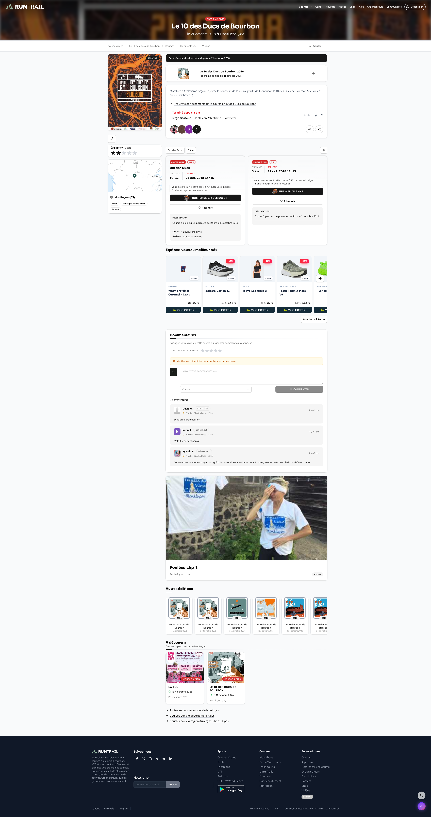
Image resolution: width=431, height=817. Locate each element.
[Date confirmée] (169, 691)
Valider (173, 784)
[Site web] (112, 139)
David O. (188, 408)
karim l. (187, 430)
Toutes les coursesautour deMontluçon (195, 710)
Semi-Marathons (270, 762)
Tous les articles (312, 319)
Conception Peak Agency (299, 808)
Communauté (394, 6)
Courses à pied (227, 757)
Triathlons (224, 766)
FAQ (277, 808)
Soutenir (307, 796)
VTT (220, 771)
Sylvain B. (188, 451)
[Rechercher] (422, 795)
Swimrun (223, 776)
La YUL (173, 687)
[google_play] (170, 758)
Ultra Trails (266, 771)
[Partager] (319, 129)
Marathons (266, 757)
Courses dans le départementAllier (192, 715)
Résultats (330, 6)
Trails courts (267, 766)
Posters (306, 781)
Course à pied (115, 46)
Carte (318, 6)
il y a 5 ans (314, 453)
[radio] (113, 152)
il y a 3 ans (314, 431)
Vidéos (342, 6)
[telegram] (163, 758)
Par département (270, 781)
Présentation (179, 218)
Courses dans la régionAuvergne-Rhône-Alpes (199, 721)
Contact (307, 757)
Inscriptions (309, 776)
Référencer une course (316, 766)
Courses (303, 6)
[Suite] (320, 278)
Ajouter (316, 46)
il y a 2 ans (314, 410)
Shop (353, 6)
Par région (266, 785)
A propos (307, 762)
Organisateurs (375, 6)
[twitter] (143, 758)
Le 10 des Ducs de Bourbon (222, 688)
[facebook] (137, 758)
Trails (221, 762)
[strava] (157, 758)
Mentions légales (259, 808)
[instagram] (150, 758)
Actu (361, 6)
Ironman (265, 776)
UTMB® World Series (230, 781)
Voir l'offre (185, 309)
